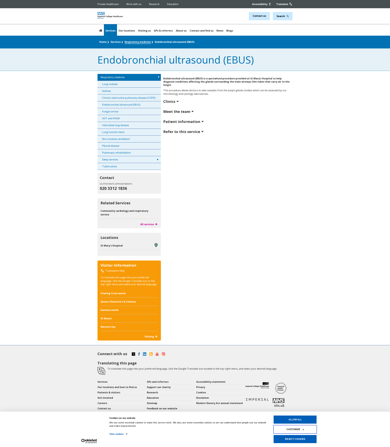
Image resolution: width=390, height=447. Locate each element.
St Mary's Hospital (112, 245)
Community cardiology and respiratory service (124, 212)
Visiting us (144, 30)
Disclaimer (202, 397)
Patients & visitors (109, 392)
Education (172, 4)
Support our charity (159, 387)
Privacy (200, 387)
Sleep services (110, 159)
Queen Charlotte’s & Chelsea (118, 301)
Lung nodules (110, 84)
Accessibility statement (210, 381)
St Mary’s (106, 318)
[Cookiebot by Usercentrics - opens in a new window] (89, 441)
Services (110, 30)
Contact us (259, 16)
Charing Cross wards (113, 293)
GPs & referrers (163, 30)
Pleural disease (110, 145)
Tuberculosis (109, 166)
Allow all (295, 419)
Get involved (105, 397)
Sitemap (152, 403)
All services (147, 224)
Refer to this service (181, 131)
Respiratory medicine (138, 42)
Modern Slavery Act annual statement (219, 403)
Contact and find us (201, 30)
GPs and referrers (157, 381)
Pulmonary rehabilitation (116, 152)
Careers (102, 403)
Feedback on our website (162, 408)
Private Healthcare (108, 4)
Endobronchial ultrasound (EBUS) (174, 42)
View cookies (116, 434)
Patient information (181, 121)
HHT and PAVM (111, 118)
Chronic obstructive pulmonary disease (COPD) (129, 97)
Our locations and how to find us (117, 387)
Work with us (133, 4)
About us (181, 30)
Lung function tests (113, 132)
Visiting (149, 336)
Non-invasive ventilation (116, 139)
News (219, 30)
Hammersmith (110, 310)
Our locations (127, 30)
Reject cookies (295, 439)
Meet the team (176, 111)
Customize (293, 429)
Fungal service (110, 111)
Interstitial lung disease (115, 125)
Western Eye (108, 326)
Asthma (106, 91)
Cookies (201, 392)
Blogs (229, 30)
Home (103, 42)
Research (154, 4)
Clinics (169, 101)
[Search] (287, 16)
